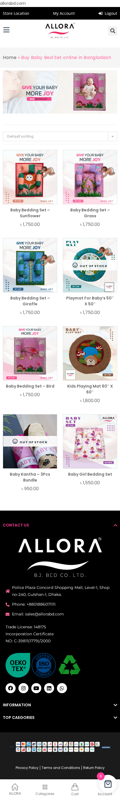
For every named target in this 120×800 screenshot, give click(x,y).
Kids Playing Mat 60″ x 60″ (90, 389)
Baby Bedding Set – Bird (30, 386)
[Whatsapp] (62, 688)
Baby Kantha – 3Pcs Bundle (30, 477)
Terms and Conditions (61, 767)
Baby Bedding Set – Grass (90, 213)
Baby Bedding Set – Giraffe (30, 301)
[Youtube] (36, 688)
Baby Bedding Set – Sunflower (30, 213)
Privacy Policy (27, 767)
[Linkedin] (49, 688)
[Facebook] (11, 688)
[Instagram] (23, 688)
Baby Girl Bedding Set (90, 474)
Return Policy (94, 767)
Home (9, 57)
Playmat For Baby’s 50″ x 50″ (90, 301)
